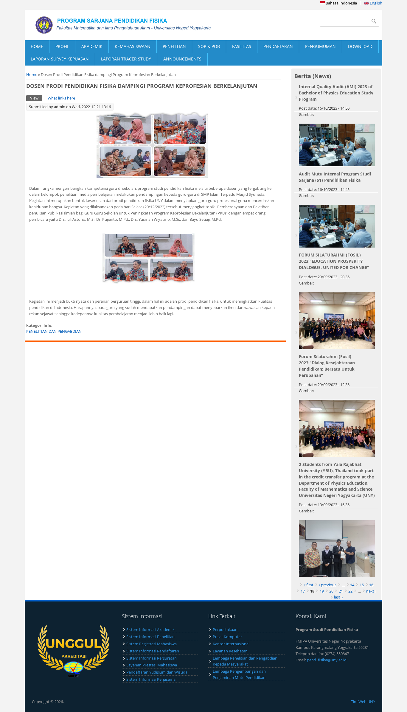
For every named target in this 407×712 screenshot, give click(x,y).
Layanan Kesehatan (230, 651)
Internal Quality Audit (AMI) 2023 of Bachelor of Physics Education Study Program (336, 93)
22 (350, 591)
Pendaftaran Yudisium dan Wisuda (156, 672)
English (375, 3)
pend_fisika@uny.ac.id (327, 660)
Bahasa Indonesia (341, 3)
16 (371, 584)
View (36, 98)
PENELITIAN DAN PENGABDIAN (54, 331)
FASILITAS (241, 46)
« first (308, 584)
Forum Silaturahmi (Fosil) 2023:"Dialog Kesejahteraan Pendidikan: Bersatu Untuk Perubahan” (327, 366)
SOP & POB (209, 46)
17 (303, 591)
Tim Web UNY (363, 701)
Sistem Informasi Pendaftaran (152, 651)
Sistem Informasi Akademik (150, 629)
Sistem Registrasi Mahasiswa (151, 643)
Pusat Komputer (227, 636)
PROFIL (62, 46)
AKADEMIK (91, 46)
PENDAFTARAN (278, 46)
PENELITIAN (174, 46)
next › (371, 591)
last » (338, 597)
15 (362, 584)
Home (31, 74)
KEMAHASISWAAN (132, 46)
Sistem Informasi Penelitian (150, 636)
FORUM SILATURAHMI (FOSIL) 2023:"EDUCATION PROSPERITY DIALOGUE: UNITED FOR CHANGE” (334, 261)
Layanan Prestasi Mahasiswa (151, 665)
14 (352, 584)
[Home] (114, 25)
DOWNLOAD (360, 46)
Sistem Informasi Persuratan (151, 658)
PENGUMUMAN (320, 46)
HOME (37, 46)
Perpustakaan (225, 629)
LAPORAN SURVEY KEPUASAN (60, 59)
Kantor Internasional (231, 643)
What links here (61, 98)
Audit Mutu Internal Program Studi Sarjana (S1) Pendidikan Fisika (335, 177)
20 (331, 591)
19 (322, 591)
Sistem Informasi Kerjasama (150, 679)
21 (341, 591)
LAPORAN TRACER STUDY (126, 59)
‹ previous (327, 584)
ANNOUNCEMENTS (182, 59)
